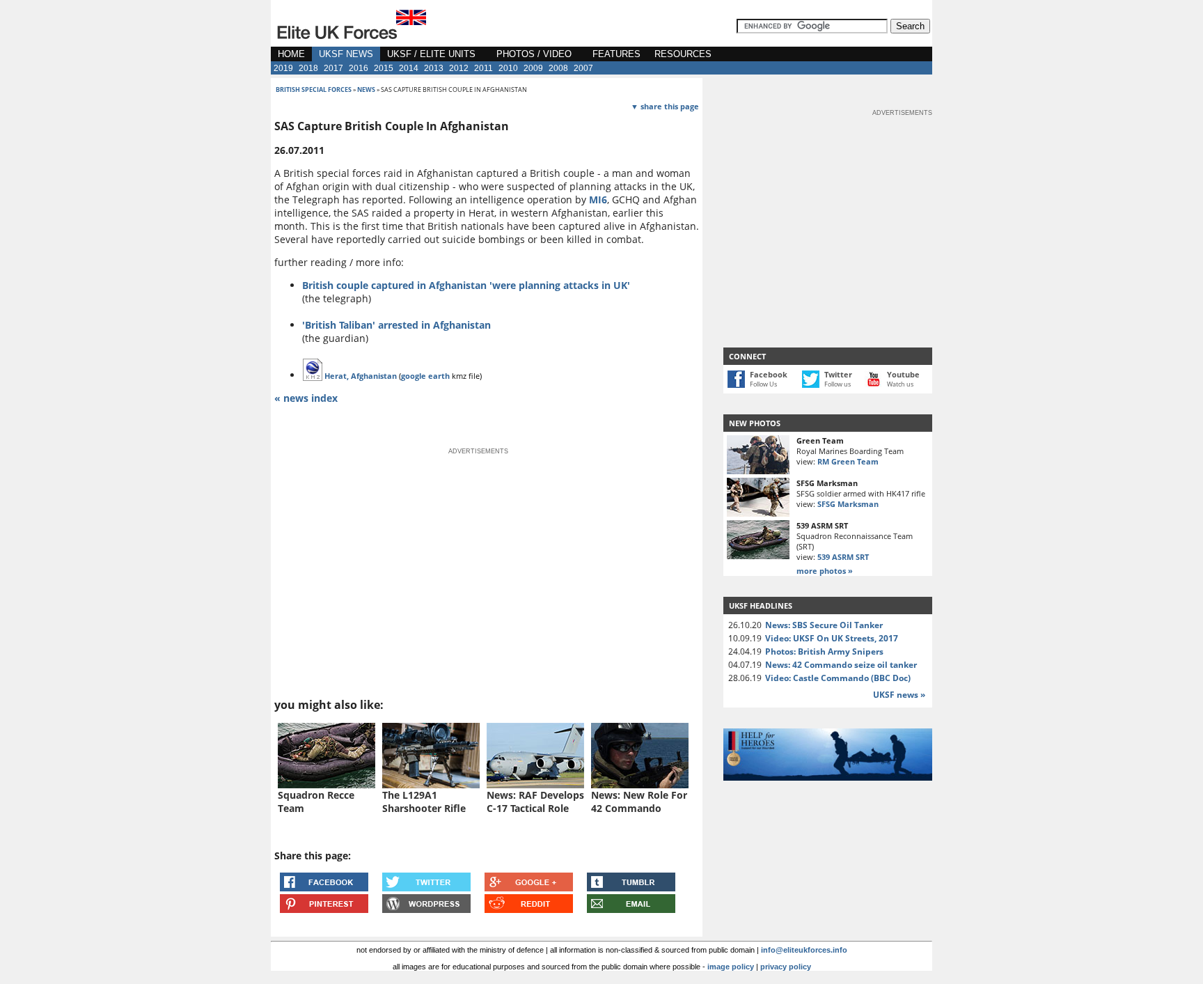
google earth (425, 375)
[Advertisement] (827, 205)
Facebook (768, 374)
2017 (333, 68)
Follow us (837, 384)
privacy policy (785, 966)
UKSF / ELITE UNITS (431, 54)
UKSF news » (899, 695)
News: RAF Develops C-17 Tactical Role (535, 801)
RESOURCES (682, 54)
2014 (408, 68)
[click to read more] (326, 784)
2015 (383, 68)
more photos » (824, 570)
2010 (508, 68)
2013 (433, 68)
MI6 (598, 199)
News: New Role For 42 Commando (639, 801)
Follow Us (763, 384)
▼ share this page (665, 106)
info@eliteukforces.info (804, 950)
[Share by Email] (631, 909)
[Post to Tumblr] (631, 887)
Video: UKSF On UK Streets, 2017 (831, 638)
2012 (459, 68)
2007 (583, 68)
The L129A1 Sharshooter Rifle (424, 801)
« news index (306, 398)
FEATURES (616, 54)
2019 (283, 68)
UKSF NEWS (346, 54)
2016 (358, 68)
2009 (533, 68)
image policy (730, 966)
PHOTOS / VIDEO (534, 54)
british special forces (314, 89)
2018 (308, 68)
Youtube (903, 374)
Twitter (838, 374)
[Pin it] (324, 909)
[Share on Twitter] (426, 887)
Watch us (900, 384)
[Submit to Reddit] (529, 909)
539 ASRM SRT (843, 557)
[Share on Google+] (529, 887)
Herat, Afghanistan (360, 375)
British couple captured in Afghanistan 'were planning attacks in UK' (466, 285)
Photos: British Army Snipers (824, 651)
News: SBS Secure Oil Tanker (824, 625)
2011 (483, 68)
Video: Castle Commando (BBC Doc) (838, 678)
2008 (558, 68)
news (366, 89)
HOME (291, 54)
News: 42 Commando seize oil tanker (841, 665)
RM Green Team (848, 461)
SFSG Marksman (848, 504)
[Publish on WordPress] (426, 909)
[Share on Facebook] (324, 887)
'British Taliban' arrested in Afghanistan (396, 324)
